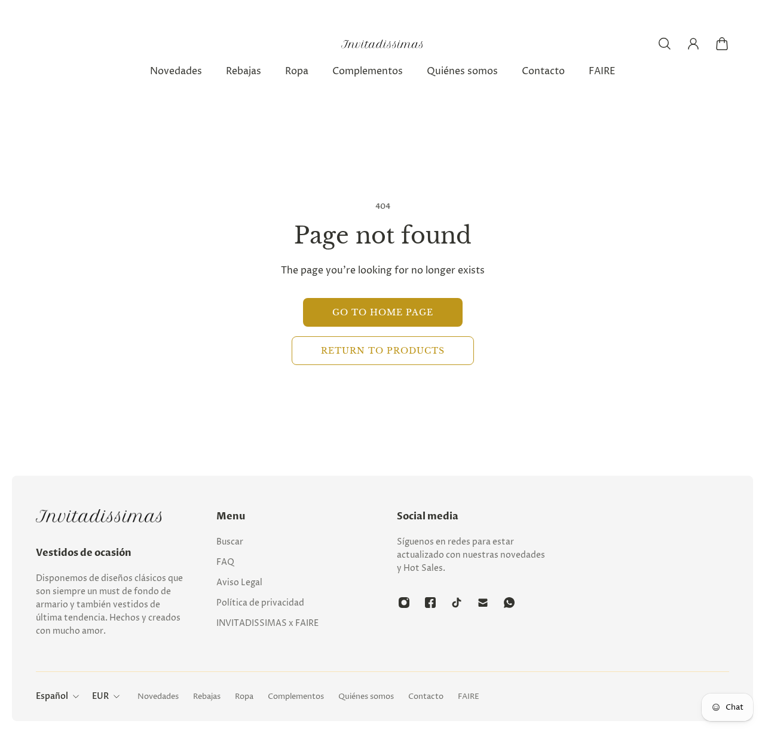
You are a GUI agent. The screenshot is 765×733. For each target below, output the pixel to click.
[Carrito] (722, 44)
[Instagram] (404, 602)
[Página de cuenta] (693, 44)
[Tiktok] (456, 602)
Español (52, 696)
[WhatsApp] (509, 602)
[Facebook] (430, 602)
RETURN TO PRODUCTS (383, 350)
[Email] (483, 602)
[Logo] (382, 44)
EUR (100, 696)
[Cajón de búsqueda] (664, 44)
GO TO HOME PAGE (382, 312)
